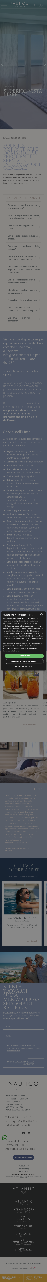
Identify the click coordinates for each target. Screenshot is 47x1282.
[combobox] (41, 614)
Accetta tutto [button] (24, 656)
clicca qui (16, 651)
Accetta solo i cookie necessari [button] (24, 661)
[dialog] (23, 640)
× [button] (42, 616)
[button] (23, 666)
